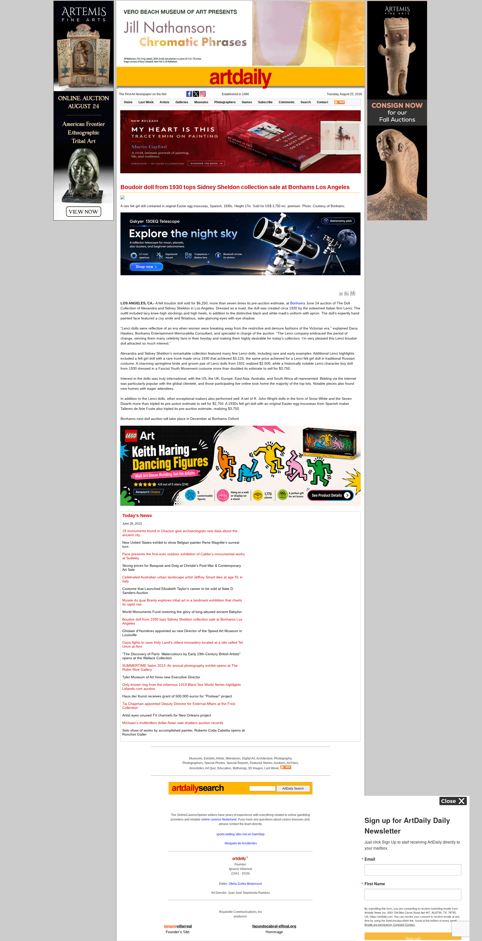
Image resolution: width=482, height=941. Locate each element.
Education (224, 768)
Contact (322, 102)
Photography (282, 758)
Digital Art (248, 758)
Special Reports (237, 763)
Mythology (240, 768)
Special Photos (214, 763)
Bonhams (297, 303)
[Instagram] (203, 96)
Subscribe (265, 102)
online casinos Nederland (218, 819)
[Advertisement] (303, 548)
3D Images (255, 768)
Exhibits (209, 758)
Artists (164, 102)
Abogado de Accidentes (240, 843)
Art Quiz (210, 768)
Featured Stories (261, 763)
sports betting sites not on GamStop (240, 834)
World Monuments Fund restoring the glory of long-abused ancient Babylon (182, 612)
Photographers (225, 102)
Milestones (233, 758)
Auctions (279, 763)
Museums (201, 102)
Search (305, 102)
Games (247, 102)
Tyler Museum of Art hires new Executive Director (161, 677)
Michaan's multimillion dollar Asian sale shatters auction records (172, 723)
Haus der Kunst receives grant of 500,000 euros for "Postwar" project (177, 696)
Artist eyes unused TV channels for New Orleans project (166, 715)
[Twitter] (196, 96)
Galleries (181, 102)
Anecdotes (196, 768)
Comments (286, 102)
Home (128, 102)
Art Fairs (292, 763)
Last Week (146, 102)
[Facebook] (189, 96)
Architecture (264, 758)
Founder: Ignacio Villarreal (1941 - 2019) (240, 869)
